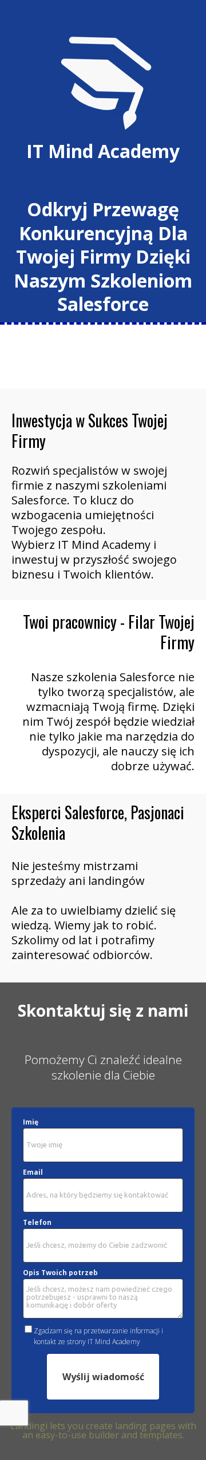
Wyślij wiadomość (103, 1376)
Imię (30, 1122)
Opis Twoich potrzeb (60, 1272)
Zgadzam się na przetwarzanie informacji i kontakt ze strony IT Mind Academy (98, 1336)
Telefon (37, 1222)
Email (33, 1172)
